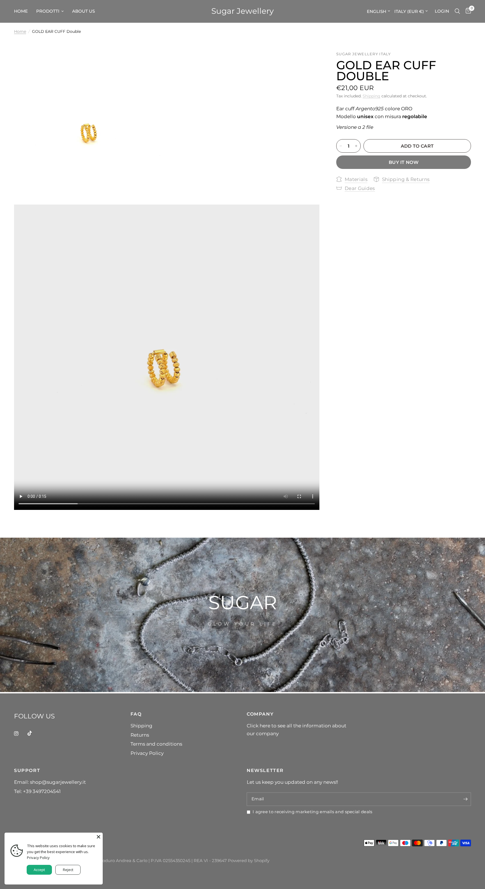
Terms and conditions (156, 744)
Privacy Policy (147, 753)
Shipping (371, 96)
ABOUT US (83, 11)
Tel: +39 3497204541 (37, 791)
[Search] (457, 11)
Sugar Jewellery (242, 11)
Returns (140, 735)
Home (20, 31)
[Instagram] (20, 733)
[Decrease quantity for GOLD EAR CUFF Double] (341, 145)
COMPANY (260, 714)
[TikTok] (34, 733)
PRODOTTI (48, 11)
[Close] (98, 837)
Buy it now (403, 162)
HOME (21, 11)
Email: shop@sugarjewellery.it (50, 782)
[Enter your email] (465, 799)
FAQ (136, 714)
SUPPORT (27, 770)
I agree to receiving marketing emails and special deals (312, 811)
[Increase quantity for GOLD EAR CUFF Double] (356, 145)
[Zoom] (154, 63)
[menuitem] (23, 11)
